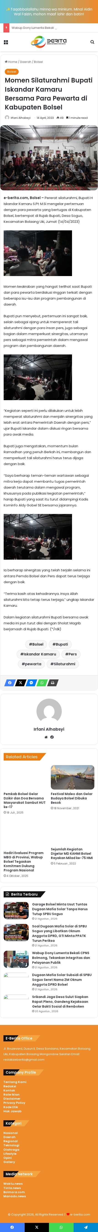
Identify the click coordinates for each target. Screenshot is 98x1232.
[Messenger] (30, 682)
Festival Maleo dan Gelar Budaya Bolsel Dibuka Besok (72, 798)
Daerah (25, 62)
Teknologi (11, 1145)
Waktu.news (13, 1183)
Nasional (10, 1133)
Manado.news (14, 1196)
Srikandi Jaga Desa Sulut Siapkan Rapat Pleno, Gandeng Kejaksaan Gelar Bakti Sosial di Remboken (60, 1002)
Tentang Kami (14, 1082)
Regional (10, 1141)
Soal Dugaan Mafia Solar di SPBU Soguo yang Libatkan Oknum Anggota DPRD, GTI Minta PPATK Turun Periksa (59, 933)
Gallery (9, 1162)
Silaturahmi (64, 664)
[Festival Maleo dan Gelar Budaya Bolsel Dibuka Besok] (72, 777)
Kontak (9, 1090)
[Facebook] (8, 682)
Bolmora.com (14, 1192)
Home (12, 62)
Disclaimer (12, 1098)
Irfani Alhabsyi (21, 118)
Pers (73, 654)
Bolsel (38, 62)
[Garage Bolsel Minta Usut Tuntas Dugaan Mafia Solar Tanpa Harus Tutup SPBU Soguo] (16, 910)
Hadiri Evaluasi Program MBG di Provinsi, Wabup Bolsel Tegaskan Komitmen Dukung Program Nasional (24, 862)
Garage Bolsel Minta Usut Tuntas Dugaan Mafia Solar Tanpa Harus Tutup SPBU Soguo (60, 909)
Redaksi (9, 1086)
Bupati (62, 644)
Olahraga (11, 1149)
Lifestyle (9, 1154)
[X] (19, 682)
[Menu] (5, 44)
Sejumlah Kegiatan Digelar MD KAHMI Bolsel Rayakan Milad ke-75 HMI (72, 853)
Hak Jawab (12, 1111)
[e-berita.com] (49, 42)
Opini (7, 1158)
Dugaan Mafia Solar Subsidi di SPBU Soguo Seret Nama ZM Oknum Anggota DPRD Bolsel (62, 980)
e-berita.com (80, 1214)
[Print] (51, 682)
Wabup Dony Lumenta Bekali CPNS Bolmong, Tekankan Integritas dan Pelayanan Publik (61, 958)
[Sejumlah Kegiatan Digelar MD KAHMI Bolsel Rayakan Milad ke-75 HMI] (72, 832)
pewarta (33, 664)
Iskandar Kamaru (40, 654)
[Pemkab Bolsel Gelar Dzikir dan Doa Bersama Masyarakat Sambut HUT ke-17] (25, 777)
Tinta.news (12, 1188)
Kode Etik (10, 1107)
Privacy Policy (14, 1103)
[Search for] (92, 44)
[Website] (46, 737)
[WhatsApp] (40, 682)
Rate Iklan (11, 1094)
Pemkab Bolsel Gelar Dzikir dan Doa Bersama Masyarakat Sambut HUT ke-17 (25, 800)
